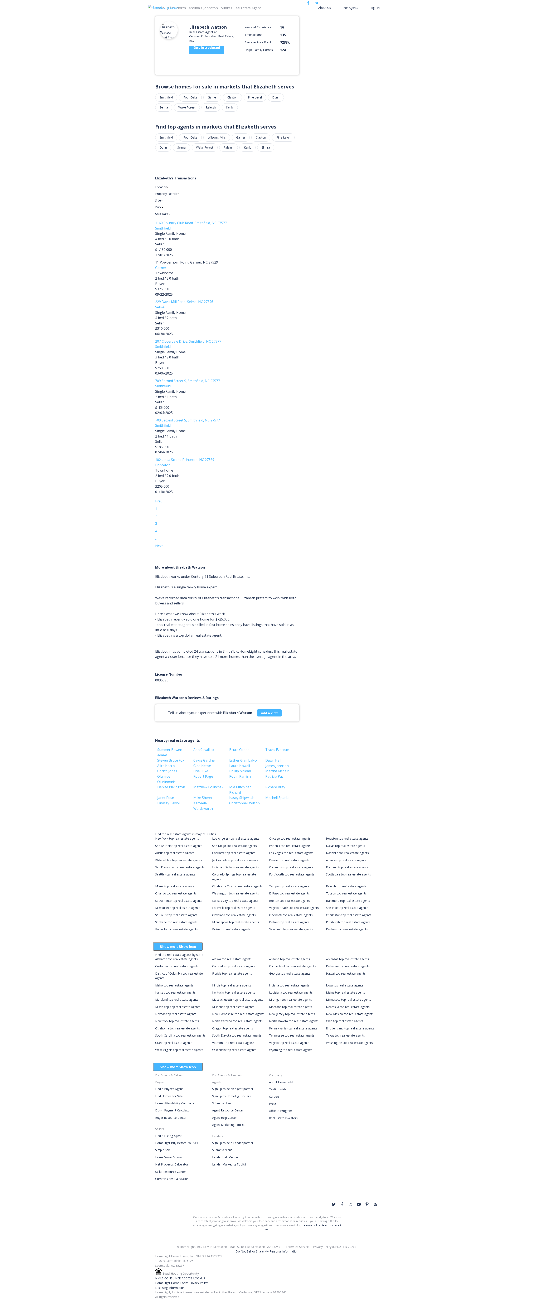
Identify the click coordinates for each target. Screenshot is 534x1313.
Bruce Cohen (239, 749)
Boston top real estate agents (289, 901)
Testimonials (277, 1089)
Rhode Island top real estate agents (350, 1028)
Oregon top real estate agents (232, 1028)
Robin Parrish (240, 776)
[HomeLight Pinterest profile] (367, 1204)
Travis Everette (277, 749)
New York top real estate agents (177, 838)
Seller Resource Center (170, 1172)
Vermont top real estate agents (233, 1043)
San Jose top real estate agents (347, 908)
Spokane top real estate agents (176, 922)
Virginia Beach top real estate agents (294, 908)
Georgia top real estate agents (289, 973)
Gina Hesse (202, 765)
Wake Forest (186, 107)
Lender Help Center (225, 1157)
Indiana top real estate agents (289, 985)
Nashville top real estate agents (347, 853)
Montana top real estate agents (290, 1007)
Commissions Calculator (171, 1179)
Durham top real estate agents (347, 929)
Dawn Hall (273, 760)
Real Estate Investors (283, 1118)
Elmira (266, 147)
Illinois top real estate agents (231, 985)
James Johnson (277, 765)
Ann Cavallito (203, 749)
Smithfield (166, 97)
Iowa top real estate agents (344, 985)
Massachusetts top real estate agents (237, 999)
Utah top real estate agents (173, 1043)
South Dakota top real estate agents (237, 1035)
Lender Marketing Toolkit (229, 1164)
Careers (274, 1097)
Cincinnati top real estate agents (291, 915)
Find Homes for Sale (169, 1096)
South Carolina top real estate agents (180, 1035)
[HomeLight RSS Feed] (375, 1204)
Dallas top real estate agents (345, 846)
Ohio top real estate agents (344, 1021)
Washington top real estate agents (235, 893)
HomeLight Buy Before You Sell (176, 1143)
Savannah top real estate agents (291, 929)
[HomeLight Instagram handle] (350, 1204)
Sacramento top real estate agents (178, 901)
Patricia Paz (274, 776)
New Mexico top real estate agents (350, 1014)
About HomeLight (281, 1082)
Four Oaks (190, 97)
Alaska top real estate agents (232, 959)
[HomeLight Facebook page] (342, 1204)
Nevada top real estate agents (175, 1014)
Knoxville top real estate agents (176, 929)
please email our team (315, 1225)
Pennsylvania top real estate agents (293, 1028)
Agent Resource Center (227, 1110)
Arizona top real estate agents (289, 959)
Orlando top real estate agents (176, 893)
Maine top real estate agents (345, 992)
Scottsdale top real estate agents (348, 874)
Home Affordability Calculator (175, 1103)
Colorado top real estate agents (233, 966)
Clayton (232, 97)
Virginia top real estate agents (289, 1043)
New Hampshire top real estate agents (238, 1014)
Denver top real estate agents (289, 860)
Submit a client (222, 1103)
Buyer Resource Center (170, 1118)
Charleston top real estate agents (348, 915)
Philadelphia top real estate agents (178, 860)
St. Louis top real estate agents (176, 915)
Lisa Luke (200, 771)
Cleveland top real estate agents (234, 915)
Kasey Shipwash (241, 797)
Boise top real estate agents (231, 929)
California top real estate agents (177, 966)
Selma (164, 107)
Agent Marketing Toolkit (228, 1125)
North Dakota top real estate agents (294, 1021)
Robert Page (203, 776)
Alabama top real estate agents (176, 959)
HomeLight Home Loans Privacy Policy (181, 1283)
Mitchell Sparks (277, 797)
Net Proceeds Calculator (171, 1164)
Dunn (276, 97)
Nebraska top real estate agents (348, 1007)
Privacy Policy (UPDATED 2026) (334, 1247)
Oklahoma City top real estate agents (237, 886)
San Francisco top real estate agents (180, 867)
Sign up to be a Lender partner (232, 1143)
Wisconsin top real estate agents (234, 1050)
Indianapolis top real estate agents (235, 867)
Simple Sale (163, 1150)
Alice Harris (166, 765)
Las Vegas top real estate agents (291, 853)
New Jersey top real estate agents (292, 1014)
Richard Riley (275, 787)
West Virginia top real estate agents (179, 1050)
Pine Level (255, 97)
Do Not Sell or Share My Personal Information (267, 1251)
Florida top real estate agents (232, 973)
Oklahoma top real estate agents (177, 1028)
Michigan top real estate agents (290, 999)
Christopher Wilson (244, 803)
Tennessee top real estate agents (292, 1035)
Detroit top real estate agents (289, 922)
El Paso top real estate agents (289, 893)
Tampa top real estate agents (289, 886)
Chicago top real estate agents (290, 838)
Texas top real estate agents (345, 1035)
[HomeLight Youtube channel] (358, 1204)
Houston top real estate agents (347, 838)
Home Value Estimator (170, 1157)
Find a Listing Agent (168, 1136)
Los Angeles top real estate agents (235, 838)
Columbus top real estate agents (291, 867)
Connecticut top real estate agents (292, 966)
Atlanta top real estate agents (346, 860)
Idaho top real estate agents (174, 985)
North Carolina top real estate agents (237, 1021)
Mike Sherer (203, 797)
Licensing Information (170, 1288)
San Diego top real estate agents (234, 846)
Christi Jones (167, 771)
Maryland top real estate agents (176, 999)
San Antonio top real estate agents (178, 846)
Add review (269, 713)
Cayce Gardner (204, 760)
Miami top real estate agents (174, 886)
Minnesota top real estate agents (348, 999)
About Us (324, 8)
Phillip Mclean (240, 771)
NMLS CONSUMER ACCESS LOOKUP (180, 1278)
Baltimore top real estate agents (348, 901)
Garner (212, 97)
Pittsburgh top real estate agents (348, 922)
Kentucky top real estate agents (233, 992)
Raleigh (211, 107)
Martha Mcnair (277, 771)
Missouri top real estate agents (233, 1007)
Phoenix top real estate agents (290, 846)
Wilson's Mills (217, 137)
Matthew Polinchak (208, 787)
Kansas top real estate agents (175, 992)
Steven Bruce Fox (170, 760)
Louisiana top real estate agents (291, 992)
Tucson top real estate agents (346, 893)
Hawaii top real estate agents (346, 973)
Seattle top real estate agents (175, 874)
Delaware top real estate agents (348, 966)
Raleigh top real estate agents (346, 886)
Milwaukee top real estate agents (177, 908)
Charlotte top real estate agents (233, 853)
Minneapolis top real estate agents (235, 922)
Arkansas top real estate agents (347, 959)
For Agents (350, 8)
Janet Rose (165, 797)
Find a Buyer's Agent (169, 1089)
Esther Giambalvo (243, 760)
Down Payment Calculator (173, 1110)
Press (273, 1104)
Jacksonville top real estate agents (235, 860)
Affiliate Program (280, 1111)
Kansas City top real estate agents (235, 901)
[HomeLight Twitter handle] (333, 1204)
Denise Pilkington (171, 787)
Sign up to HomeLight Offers (231, 1096)
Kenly (229, 107)
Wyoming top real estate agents (290, 1050)
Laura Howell (239, 765)
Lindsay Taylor (168, 803)
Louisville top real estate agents (233, 908)
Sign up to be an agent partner (232, 1089)
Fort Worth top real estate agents (292, 874)
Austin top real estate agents (174, 853)
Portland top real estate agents (347, 867)
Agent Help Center (224, 1118)
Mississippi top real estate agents (177, 1007)
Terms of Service (297, 1247)
